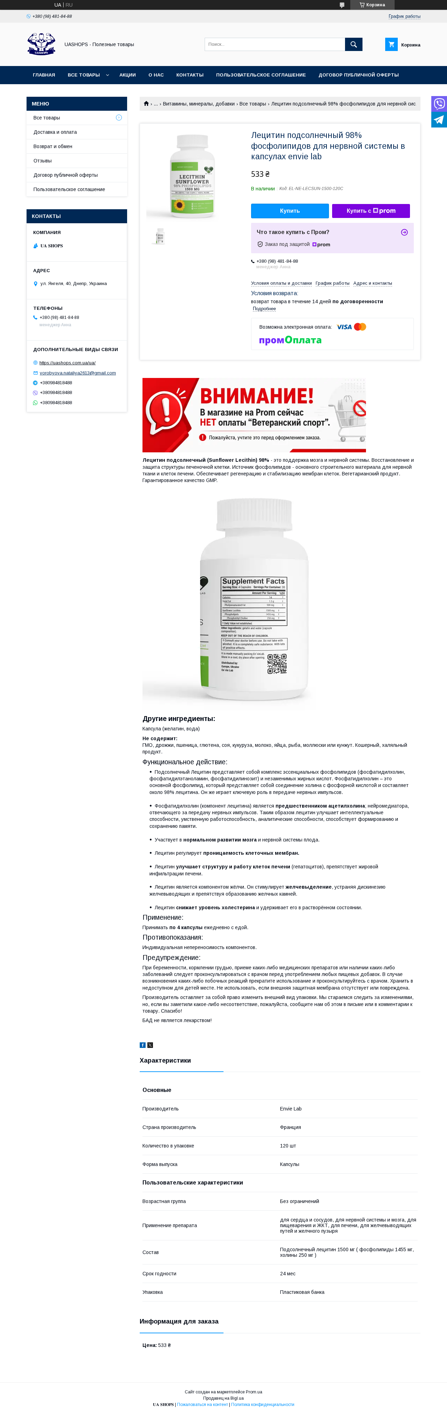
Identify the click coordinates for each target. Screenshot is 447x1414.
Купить (290, 211)
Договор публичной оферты (358, 75)
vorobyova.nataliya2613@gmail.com (78, 373)
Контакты (190, 75)
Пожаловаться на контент (202, 1404)
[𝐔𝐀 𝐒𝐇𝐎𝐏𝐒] (41, 57)
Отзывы (43, 160)
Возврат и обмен (53, 146)
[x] (150, 1046)
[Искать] (353, 44)
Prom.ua (254, 1392)
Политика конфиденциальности (262, 1404)
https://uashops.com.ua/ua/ (67, 362)
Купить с (359, 211)
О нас (156, 75)
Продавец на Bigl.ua (223, 1398)
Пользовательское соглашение (261, 75)
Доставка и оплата (55, 132)
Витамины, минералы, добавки (199, 104)
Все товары (84, 75)
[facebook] (143, 1046)
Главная (44, 75)
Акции (127, 75)
